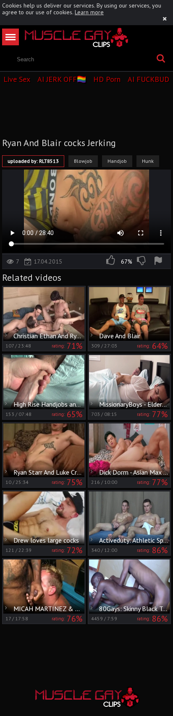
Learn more (89, 12)
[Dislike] (142, 261)
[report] (160, 261)
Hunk (148, 161)
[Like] (111, 261)
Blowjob (83, 161)
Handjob (117, 161)
